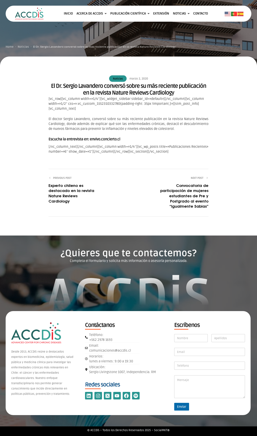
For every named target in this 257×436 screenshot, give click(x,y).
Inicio (68, 13)
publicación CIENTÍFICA (128, 13)
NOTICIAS (179, 13)
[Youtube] (117, 395)
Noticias (118, 78)
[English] (228, 13)
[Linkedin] (89, 395)
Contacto (200, 13)
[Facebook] (126, 395)
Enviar (181, 407)
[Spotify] (136, 395)
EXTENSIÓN (161, 13)
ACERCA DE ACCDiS (90, 13)
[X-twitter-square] (107, 395)
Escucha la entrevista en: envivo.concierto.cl (84, 139)
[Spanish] (240, 13)
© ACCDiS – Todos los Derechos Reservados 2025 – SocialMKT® (128, 430)
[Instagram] (98, 395)
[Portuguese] (234, 13)
